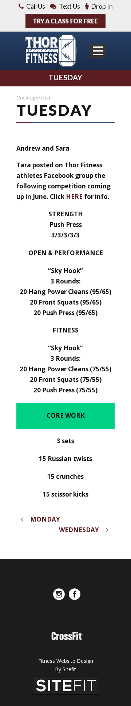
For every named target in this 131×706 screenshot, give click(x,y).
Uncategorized (33, 97)
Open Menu (98, 51)
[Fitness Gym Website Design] (65, 685)
